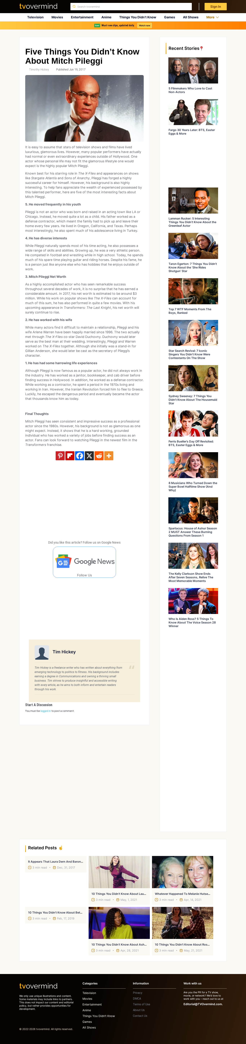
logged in (46, 710)
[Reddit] (99, 455)
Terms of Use (141, 1004)
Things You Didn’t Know (137, 17)
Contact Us (140, 1016)
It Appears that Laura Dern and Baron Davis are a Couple (68, 861)
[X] (89, 455)
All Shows (190, 17)
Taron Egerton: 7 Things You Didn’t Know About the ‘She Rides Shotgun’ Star (193, 267)
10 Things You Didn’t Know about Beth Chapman (62, 912)
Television (35, 17)
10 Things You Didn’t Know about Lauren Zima (123, 894)
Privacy (137, 993)
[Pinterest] (60, 455)
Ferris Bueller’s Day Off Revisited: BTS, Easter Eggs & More (191, 443)
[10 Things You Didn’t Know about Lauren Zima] (119, 872)
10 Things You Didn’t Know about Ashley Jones (124, 944)
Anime (106, 17)
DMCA (137, 998)
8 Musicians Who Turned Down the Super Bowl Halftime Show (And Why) (193, 486)
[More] (108, 455)
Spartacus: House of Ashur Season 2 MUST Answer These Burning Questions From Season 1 (193, 531)
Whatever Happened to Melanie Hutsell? (183, 894)
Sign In (215, 6)
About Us (139, 1010)
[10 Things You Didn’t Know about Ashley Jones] (119, 923)
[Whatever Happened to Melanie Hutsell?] (182, 872)
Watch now (144, 25)
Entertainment (82, 17)
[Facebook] (79, 455)
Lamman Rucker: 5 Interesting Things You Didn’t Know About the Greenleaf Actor (192, 222)
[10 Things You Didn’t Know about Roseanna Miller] (182, 923)
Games (169, 17)
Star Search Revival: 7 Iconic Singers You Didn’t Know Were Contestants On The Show (189, 354)
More (210, 17)
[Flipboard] (69, 455)
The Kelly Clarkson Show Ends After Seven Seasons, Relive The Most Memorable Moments (191, 577)
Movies (57, 17)
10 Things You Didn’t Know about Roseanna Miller (189, 944)
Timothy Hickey (39, 69)
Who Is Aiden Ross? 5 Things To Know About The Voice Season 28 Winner (192, 622)
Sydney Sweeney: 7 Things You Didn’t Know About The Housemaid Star (193, 399)
